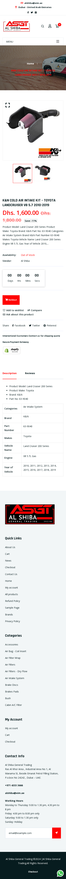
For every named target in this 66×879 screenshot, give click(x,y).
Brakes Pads (12, 691)
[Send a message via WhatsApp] (60, 873)
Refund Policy (12, 601)
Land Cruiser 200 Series (36, 446)
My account (11, 587)
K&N (26, 416)
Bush (8, 698)
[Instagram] (38, 12)
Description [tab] (10, 373)
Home (30, 63)
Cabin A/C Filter (13, 705)
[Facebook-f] (28, 12)
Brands (9, 614)
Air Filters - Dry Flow (16, 671)
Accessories (11, 644)
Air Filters (10, 664)
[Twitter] (31, 12)
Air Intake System (14, 678)
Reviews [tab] (30, 373)
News (8, 560)
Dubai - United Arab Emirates (34, 7)
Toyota (27, 436)
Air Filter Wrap (12, 657)
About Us (10, 547)
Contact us (34, 335)
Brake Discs (11, 684)
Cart (7, 553)
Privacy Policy (12, 621)
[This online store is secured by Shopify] (12, 349)
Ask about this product (20, 314)
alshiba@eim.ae (33, 3)
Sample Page (12, 607)
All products (11, 594)
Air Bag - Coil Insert (15, 651)
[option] (33, 130)
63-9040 (27, 426)
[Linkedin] (36, 12)
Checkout (10, 567)
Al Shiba (25, 260)
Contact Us (11, 574)
